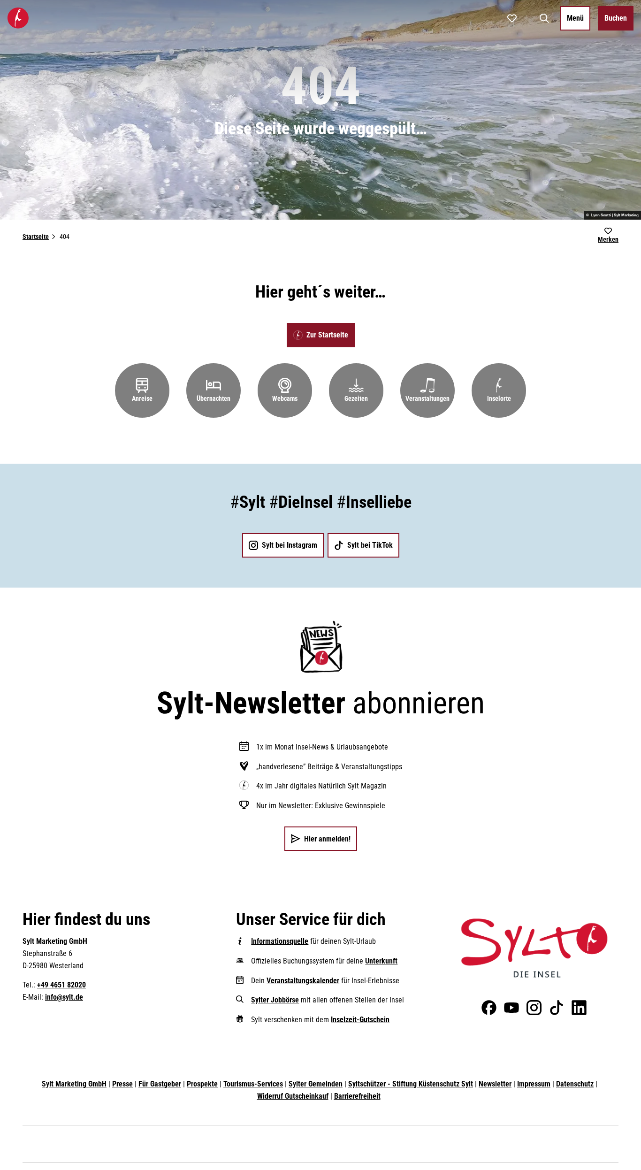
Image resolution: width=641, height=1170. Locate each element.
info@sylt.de (64, 997)
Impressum (533, 1083)
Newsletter (495, 1083)
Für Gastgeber (159, 1083)
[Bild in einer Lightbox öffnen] (534, 948)
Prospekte (202, 1083)
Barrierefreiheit (357, 1096)
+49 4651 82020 (61, 984)
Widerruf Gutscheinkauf (292, 1096)
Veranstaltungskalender (303, 980)
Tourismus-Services (253, 1083)
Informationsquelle (279, 941)
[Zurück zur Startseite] (18, 18)
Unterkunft (381, 960)
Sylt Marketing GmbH (74, 1083)
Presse (122, 1083)
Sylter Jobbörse (275, 999)
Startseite (36, 236)
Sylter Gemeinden (316, 1083)
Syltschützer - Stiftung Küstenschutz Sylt (410, 1083)
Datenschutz (575, 1083)
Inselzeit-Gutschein (360, 1019)
